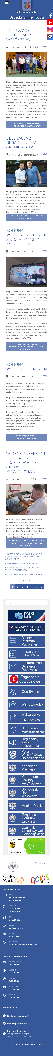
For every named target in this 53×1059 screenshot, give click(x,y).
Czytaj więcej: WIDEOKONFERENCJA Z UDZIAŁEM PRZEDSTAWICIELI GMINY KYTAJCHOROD (26, 543)
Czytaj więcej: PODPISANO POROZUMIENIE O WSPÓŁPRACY (26, 125)
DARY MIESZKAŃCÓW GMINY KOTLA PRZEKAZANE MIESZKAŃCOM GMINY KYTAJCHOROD (23, 556)
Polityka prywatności (17, 1023)
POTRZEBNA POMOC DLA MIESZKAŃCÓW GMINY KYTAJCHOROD (26, 568)
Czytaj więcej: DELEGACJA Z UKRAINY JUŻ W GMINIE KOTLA (26, 217)
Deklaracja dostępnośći (18, 1015)
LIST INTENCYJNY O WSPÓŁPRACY (23, 563)
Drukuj (44, 46)
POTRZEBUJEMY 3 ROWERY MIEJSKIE (24, 574)
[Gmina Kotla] (26, 5)
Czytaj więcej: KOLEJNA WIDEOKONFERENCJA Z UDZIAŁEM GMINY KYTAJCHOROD (26, 346)
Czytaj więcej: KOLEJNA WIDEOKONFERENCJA (26, 437)
